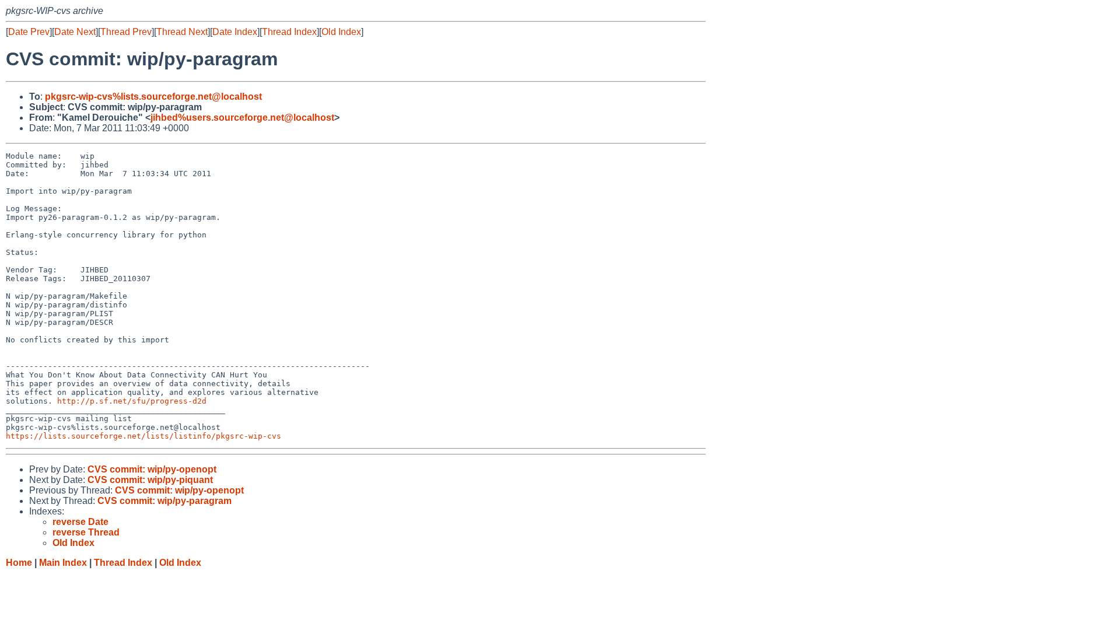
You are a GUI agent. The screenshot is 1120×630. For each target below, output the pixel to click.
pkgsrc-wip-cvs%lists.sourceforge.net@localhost (153, 97)
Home (19, 563)
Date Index (234, 32)
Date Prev (29, 32)
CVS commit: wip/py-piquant (150, 480)
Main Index (63, 563)
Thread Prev (126, 32)
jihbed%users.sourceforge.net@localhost (242, 118)
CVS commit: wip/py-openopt (152, 469)
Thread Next (182, 32)
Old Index (341, 32)
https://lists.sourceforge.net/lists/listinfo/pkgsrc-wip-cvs (143, 436)
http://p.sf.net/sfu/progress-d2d (131, 401)
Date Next (75, 32)
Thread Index (289, 32)
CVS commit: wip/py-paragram (164, 501)
